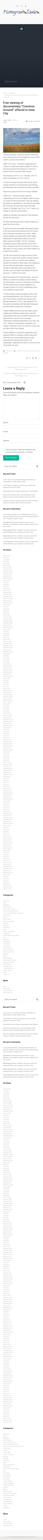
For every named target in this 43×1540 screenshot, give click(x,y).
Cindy (5, 122)
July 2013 (6, 876)
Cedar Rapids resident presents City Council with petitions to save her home (19, 486)
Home (4, 93)
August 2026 (7, 555)
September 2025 (8, 578)
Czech (5, 917)
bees (4, 903)
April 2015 (6, 834)
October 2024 (7, 600)
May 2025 (6, 586)
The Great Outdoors (9, 962)
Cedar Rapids (7, 907)
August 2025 (7, 580)
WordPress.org (7, 992)
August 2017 (7, 776)
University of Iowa (8, 968)
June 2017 (6, 780)
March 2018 (6, 762)
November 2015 (7, 819)
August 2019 (7, 727)
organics (5, 954)
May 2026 (6, 561)
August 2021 (7, 678)
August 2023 (7, 629)
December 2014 (7, 842)
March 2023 (6, 639)
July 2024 (6, 606)
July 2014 (6, 852)
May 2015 (6, 831)
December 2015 (7, 817)
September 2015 (8, 823)
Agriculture (12, 93)
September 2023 (8, 627)
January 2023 (7, 643)
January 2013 (7, 889)
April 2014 (6, 858)
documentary (30, 351)
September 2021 (8, 676)
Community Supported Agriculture (13, 913)
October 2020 (7, 699)
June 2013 (6, 879)
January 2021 (7, 692)
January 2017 (7, 791)
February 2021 (7, 690)
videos (5, 972)
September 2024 (8, 602)
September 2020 (8, 701)
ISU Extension (7, 942)
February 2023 (7, 641)
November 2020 (7, 696)
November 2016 (7, 795)
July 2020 (6, 705)
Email (5, 432)
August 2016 (7, 801)
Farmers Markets (8, 921)
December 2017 (7, 768)
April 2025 (6, 588)
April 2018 (6, 760)
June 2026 (6, 559)
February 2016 (7, 813)
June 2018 (6, 756)
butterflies (6, 905)
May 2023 (6, 635)
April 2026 (6, 564)
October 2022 (7, 649)
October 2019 (7, 723)
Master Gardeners (8, 950)
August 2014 (7, 850)
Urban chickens (7, 970)
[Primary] (21, 29)
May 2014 (6, 856)
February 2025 (7, 592)
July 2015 (6, 827)
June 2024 (6, 609)
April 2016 (6, 809)
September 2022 (8, 651)
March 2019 (6, 737)
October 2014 (7, 846)
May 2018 (6, 758)
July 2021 (6, 680)
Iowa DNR (6, 939)
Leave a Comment (34, 121)
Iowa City (5, 353)
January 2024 (7, 619)
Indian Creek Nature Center (11, 935)
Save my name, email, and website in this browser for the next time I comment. (20, 451)
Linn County (6, 943)
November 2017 (7, 770)
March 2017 (6, 786)
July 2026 (6, 557)
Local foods (6, 946)
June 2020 (6, 707)
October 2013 (7, 870)
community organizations (10, 911)
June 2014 (6, 854)
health (5, 929)
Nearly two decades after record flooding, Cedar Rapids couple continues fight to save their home (19, 496)
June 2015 (6, 829)
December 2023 (7, 621)
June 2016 (6, 805)
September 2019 (8, 725)
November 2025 (7, 574)
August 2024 (7, 604)
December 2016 (7, 793)
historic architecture (9, 931)
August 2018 (7, 752)
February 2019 (7, 739)
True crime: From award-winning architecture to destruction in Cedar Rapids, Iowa (19, 481)
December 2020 (7, 694)
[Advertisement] (21, 54)
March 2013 (6, 885)
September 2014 (8, 848)
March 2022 (6, 664)
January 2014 (7, 864)
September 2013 (8, 872)
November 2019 (7, 721)
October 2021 (7, 674)
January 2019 (7, 741)
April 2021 (6, 686)
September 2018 (8, 750)
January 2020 (7, 717)
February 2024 (7, 617)
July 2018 (6, 754)
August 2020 (7, 703)
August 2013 (7, 874)
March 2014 (6, 860)
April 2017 (6, 784)
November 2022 (7, 647)
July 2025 (6, 582)
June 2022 (6, 658)
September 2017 (8, 774)
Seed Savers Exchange (10, 960)
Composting (6, 915)
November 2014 (7, 844)
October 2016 (7, 797)
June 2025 (6, 584)
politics (5, 956)
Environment (6, 919)
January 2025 (7, 594)
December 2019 (7, 719)
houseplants (6, 933)
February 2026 (7, 568)
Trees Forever (7, 964)
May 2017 (6, 782)
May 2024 (6, 611)
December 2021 (7, 670)
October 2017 (7, 772)
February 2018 (7, 764)
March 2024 (6, 615)
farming (37, 351)
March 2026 (6, 566)
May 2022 (6, 660)
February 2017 (7, 789)
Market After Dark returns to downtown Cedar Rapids (20, 491)
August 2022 (7, 654)
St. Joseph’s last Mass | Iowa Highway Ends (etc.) (19, 514)
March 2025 (6, 590)
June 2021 (6, 682)
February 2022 (7, 666)
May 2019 (6, 733)
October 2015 (7, 821)
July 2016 (6, 803)
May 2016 (6, 807)
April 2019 (6, 735)
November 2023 (7, 623)
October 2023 (7, 625)
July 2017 (6, 778)
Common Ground (21, 351)
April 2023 (6, 637)
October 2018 (7, 748)
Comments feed (7, 990)
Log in (5, 986)
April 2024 (6, 613)
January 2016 (7, 815)
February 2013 (7, 887)
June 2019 (6, 731)
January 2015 (7, 840)
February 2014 (7, 862)
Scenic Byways (7, 958)
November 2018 (7, 746)
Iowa (4, 937)
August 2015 (7, 825)
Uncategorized (7, 966)
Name (5, 423)
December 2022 (7, 645)
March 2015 (6, 836)
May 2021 (6, 684)
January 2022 (7, 668)
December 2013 (7, 866)
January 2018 (7, 766)
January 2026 (7, 570)
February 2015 (7, 838)
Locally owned (7, 948)
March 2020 (6, 713)
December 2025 (7, 572)
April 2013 (6, 883)
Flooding (5, 925)
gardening (6, 927)
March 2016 (6, 811)
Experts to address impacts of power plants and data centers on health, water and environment (20, 502)
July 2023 (6, 631)
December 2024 (7, 596)
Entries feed (6, 988)
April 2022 (6, 662)
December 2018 (7, 744)
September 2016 (8, 799)
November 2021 (7, 672)
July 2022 (6, 656)
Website (6, 441)
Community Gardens (9, 909)
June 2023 (6, 633)
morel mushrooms (8, 952)
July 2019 (6, 729)
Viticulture (6, 974)
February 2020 (7, 715)
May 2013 (6, 881)
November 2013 (7, 868)
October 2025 (7, 576)
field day (5, 923)
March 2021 (6, 688)
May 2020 (6, 709)
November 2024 (7, 598)
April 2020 (6, 711)
